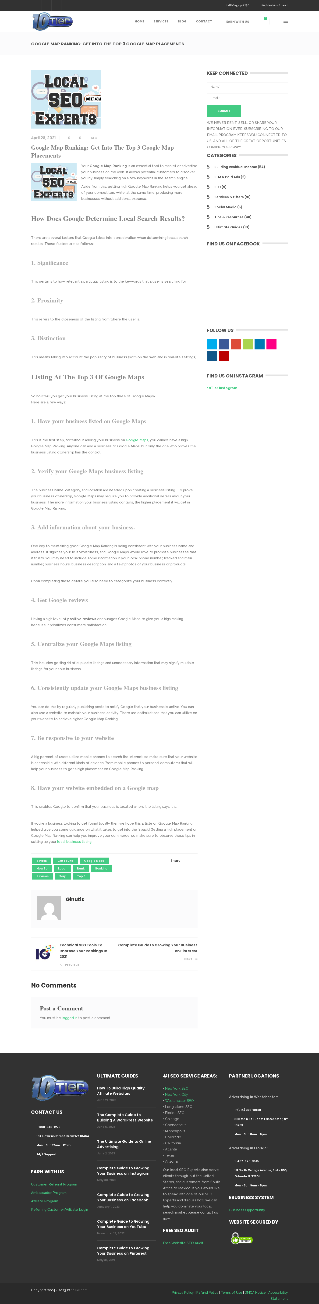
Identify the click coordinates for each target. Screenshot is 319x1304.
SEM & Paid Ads (227, 177)
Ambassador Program (49, 1193)
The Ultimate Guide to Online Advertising (124, 1144)
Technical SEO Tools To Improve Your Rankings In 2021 (83, 951)
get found (65, 861)
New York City (176, 1094)
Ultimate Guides (228, 227)
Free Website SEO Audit (183, 1243)
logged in (69, 1018)
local (62, 868)
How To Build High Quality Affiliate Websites (121, 1091)
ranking (101, 868)
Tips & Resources (229, 217)
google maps (94, 861)
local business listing (74, 842)
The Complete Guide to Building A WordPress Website (125, 1117)
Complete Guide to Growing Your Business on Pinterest (123, 1251)
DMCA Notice (255, 1292)
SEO (94, 138)
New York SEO (176, 1088)
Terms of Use (231, 1292)
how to (42, 868)
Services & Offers (229, 197)
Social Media (225, 207)
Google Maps (137, 440)
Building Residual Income (235, 167)
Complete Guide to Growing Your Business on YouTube (123, 1224)
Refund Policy (207, 1292)
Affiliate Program (44, 1201)
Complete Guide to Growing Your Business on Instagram (123, 1171)
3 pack (42, 861)
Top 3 (81, 876)
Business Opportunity (247, 1210)
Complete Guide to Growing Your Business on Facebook (123, 1197)
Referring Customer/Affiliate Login (59, 1209)
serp (62, 876)
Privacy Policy (183, 1292)
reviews (43, 876)
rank (81, 868)
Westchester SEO (179, 1101)
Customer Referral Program (54, 1184)
